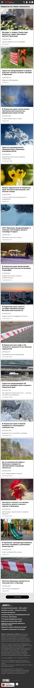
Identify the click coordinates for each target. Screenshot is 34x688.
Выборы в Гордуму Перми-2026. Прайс (14, 627)
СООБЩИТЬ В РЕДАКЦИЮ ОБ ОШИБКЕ (13, 629)
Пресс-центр (23, 608)
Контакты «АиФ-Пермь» (9, 617)
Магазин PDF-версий (8, 612)
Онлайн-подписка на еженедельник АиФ (15, 614)
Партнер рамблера (15, 680)
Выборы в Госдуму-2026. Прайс (11, 621)
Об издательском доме (9, 608)
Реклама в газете (20, 610)
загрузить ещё (17, 597)
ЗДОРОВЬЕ (5, 44)
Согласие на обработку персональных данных (14, 660)
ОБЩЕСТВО (5, 82)
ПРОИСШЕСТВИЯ (7, 161)
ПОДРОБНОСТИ (7, 239)
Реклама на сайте (7, 610)
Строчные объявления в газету (11, 619)
